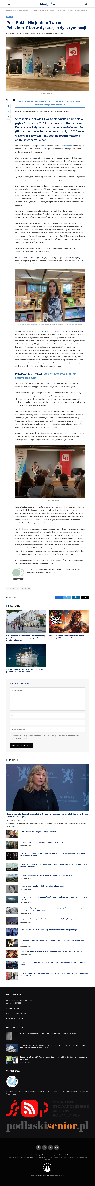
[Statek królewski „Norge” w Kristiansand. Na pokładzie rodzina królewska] (26, 655)
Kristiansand (25, 588)
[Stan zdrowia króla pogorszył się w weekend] (12, 834)
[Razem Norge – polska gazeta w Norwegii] (47, 4)
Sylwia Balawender (67, 1155)
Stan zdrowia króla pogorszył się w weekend (38, 832)
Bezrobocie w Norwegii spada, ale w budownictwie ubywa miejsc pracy (48, 1034)
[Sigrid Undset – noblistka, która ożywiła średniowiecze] (12, 889)
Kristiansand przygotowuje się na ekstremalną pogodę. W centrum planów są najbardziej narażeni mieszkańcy (25, 638)
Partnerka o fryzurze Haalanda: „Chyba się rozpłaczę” (42, 842)
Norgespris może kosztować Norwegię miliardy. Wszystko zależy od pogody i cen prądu (52, 942)
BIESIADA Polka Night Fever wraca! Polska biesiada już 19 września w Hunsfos (66, 637)
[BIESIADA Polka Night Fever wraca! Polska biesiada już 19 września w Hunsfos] (69, 621)
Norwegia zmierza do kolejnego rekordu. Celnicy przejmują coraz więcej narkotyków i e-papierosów (54, 974)
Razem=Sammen (65, 145)
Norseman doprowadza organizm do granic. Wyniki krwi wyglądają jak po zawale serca (52, 963)
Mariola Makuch (14, 33)
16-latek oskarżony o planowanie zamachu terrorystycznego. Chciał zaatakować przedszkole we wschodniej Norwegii (52, 1046)
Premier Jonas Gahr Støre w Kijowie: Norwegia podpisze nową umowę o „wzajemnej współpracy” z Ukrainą (53, 854)
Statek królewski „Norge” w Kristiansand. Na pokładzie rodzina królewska (24, 671)
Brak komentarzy (45, 33)
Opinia (9, 17)
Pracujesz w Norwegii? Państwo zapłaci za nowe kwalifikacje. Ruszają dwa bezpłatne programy (54, 1058)
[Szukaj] (85, 3)
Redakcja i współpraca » (15, 1019)
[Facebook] (8, 106)
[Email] (8, 121)
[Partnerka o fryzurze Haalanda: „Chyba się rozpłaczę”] (12, 845)
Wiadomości (10, 820)
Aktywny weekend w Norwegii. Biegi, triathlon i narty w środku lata (46, 875)
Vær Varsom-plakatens (35, 1157)
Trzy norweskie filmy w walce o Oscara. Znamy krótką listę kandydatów (48, 919)
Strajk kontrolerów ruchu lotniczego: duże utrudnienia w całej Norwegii (48, 930)
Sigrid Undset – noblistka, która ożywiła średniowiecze (42, 886)
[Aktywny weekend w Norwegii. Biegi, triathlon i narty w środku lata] (12, 878)
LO (42, 145)
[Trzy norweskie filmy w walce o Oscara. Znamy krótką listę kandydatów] (12, 921)
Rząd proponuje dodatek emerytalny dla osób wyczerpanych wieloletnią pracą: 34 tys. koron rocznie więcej (47, 815)
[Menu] (9, 3)
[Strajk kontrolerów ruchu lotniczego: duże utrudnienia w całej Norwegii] (12, 932)
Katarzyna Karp (40, 1155)
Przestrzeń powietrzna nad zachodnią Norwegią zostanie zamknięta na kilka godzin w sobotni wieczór (53, 865)
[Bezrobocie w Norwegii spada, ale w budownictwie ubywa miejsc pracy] (12, 1036)
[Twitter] (8, 111)
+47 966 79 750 (15, 1008)
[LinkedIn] (8, 116)
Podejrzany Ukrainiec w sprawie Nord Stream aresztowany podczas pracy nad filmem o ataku (54, 898)
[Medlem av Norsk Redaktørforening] (47, 1167)
